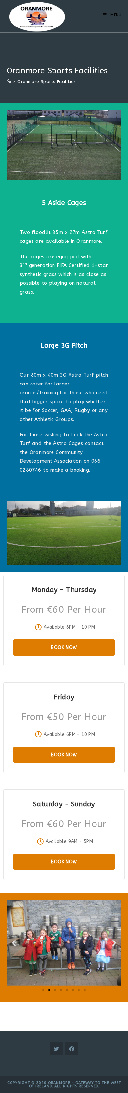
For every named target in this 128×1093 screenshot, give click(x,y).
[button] (14, 943)
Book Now (64, 647)
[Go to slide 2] (49, 990)
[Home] (9, 81)
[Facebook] (71, 1048)
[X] (56, 1048)
